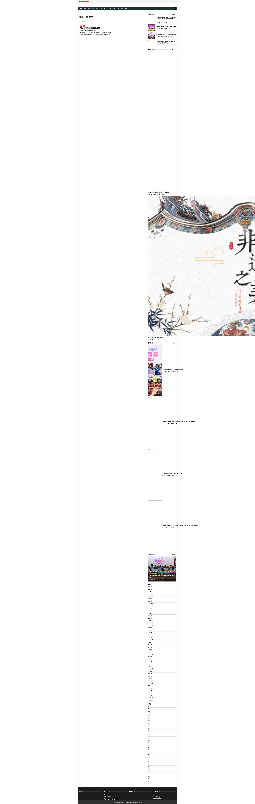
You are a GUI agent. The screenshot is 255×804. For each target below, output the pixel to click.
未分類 (149, 745)
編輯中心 (151, 339)
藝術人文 (149, 764)
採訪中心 (158, 22)
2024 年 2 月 (150, 656)
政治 (118, 8)
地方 (122, 8)
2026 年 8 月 (150, 586)
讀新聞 (82, 30)
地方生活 (157, 571)
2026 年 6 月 (150, 591)
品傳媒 (149, 713)
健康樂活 (149, 706)
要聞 (85, 8)
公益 (105, 8)
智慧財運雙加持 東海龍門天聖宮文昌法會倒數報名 (158, 192)
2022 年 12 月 (151, 685)
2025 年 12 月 (151, 606)
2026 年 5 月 (150, 594)
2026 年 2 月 (150, 601)
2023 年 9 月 (150, 666)
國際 (149, 716)
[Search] (175, 9)
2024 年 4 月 (150, 652)
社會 (97, 8)
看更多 (173, 14)
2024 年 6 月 (150, 647)
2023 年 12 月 (151, 661)
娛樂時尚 (149, 728)
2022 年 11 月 (151, 688)
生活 (93, 8)
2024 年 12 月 (151, 632)
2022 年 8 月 (150, 695)
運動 (110, 8)
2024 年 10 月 (151, 637)
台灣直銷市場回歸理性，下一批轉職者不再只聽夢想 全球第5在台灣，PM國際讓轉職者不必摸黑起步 (166, 19)
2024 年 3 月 (150, 654)
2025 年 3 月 (150, 627)
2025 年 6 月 (150, 620)
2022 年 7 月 (150, 697)
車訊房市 (149, 774)
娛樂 (89, 8)
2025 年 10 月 (151, 611)
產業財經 (149, 754)
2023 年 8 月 (150, 669)
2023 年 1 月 (150, 683)
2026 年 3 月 (150, 598)
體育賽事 (149, 781)
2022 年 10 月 (151, 690)
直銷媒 (149, 757)
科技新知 (149, 762)
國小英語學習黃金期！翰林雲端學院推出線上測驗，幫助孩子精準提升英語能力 (165, 42)
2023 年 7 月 (150, 671)
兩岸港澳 (149, 708)
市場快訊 (149, 732)
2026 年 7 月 (150, 589)
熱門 (81, 25)
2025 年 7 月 (150, 618)
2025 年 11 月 (151, 608)
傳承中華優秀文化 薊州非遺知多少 (155, 337)
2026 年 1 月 (150, 603)
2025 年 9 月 (150, 613)
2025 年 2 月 (150, 630)
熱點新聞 (169, 571)
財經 (149, 771)
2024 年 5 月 (150, 649)
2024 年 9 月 (150, 640)
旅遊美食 (161, 571)
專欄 (126, 8)
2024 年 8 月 (150, 642)
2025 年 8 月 (150, 615)
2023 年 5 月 (150, 676)
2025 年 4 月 (150, 625)
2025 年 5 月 (150, 623)
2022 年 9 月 (150, 693)
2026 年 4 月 (150, 596)
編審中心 (158, 44)
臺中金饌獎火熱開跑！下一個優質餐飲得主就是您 (166, 26)
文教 (101, 8)
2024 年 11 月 (151, 635)
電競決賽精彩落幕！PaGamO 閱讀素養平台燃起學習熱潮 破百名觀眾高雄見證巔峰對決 (180, 525)
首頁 (81, 8)
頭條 (156, 573)
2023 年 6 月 (150, 673)
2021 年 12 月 (151, 700)
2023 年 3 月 (150, 681)
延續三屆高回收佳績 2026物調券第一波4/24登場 (166, 34)
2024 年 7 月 (150, 644)
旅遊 (114, 8)
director (150, 194)
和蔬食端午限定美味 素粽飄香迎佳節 (90, 28)
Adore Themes (138, 802)
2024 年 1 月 (150, 659)
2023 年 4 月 (150, 678)
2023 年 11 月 (151, 664)
